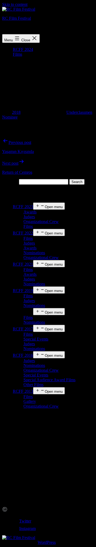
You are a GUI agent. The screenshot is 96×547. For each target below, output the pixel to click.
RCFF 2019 (23, 290)
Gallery (29, 401)
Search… (10, 181)
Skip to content (14, 4)
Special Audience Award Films (49, 380)
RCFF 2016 (23, 355)
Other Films (33, 384)
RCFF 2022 (23, 233)
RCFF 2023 (23, 206)
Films (17, 54)
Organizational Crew (41, 221)
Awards (30, 212)
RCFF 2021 (23, 264)
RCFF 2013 (23, 391)
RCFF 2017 (23, 329)
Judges (29, 216)
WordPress (47, 542)
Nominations (34, 252)
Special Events (35, 339)
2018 (16, 112)
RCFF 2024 (23, 49)
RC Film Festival (16, 18)
